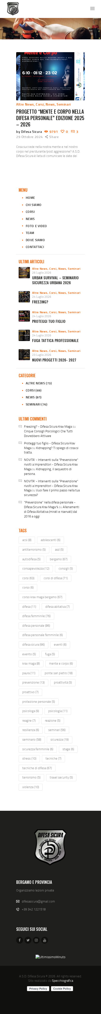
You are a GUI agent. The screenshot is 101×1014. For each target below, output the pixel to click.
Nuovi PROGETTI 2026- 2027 (54, 360)
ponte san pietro (59, 673)
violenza (30, 787)
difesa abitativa (57, 606)
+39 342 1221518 (34, 909)
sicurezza (59, 739)
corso (28, 587)
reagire (29, 720)
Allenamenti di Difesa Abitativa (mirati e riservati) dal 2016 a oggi (51, 511)
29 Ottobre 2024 (29, 136)
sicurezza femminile (37, 749)
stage (68, 749)
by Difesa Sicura (29, 131)
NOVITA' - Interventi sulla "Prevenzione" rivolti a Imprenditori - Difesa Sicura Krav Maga (51, 464)
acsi (26, 540)
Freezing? (40, 301)
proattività (63, 682)
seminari (56, 730)
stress (29, 758)
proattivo (30, 692)
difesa (29, 606)
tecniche (53, 758)
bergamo (58, 559)
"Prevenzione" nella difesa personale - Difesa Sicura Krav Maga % (50, 504)
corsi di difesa (56, 578)
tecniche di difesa (37, 768)
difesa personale (36, 625)
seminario (31, 739)
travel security (61, 777)
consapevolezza (35, 568)
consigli (66, 568)
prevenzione (33, 682)
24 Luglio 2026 (41, 297)
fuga (50, 654)
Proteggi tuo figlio (48, 321)
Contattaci (35, 247)
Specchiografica (62, 980)
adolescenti (50, 540)
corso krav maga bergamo (42, 597)
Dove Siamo (35, 240)
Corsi (40, 104)
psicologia (57, 711)
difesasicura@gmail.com (38, 901)
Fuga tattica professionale (55, 340)
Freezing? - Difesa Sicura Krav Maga (48, 426)
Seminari (64, 104)
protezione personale (38, 701)
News (50, 104)
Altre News (25, 104)
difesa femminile (36, 616)
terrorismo (31, 777)
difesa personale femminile (42, 635)
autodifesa (31, 559)
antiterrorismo (34, 549)
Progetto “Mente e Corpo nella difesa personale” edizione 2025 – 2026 (50, 117)
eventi (60, 644)
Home (30, 197)
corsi (28, 578)
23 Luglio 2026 (41, 355)
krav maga (31, 663)
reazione (52, 720)
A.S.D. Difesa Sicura (32, 976)
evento (29, 654)
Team (30, 233)
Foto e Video (36, 226)
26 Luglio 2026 (41, 272)
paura (28, 673)
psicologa (30, 711)
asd (59, 549)
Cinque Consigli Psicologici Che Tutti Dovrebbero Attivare (48, 433)
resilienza (30, 730)
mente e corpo (61, 663)
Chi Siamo (34, 205)
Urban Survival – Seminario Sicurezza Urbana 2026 (55, 280)
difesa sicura (33, 644)
